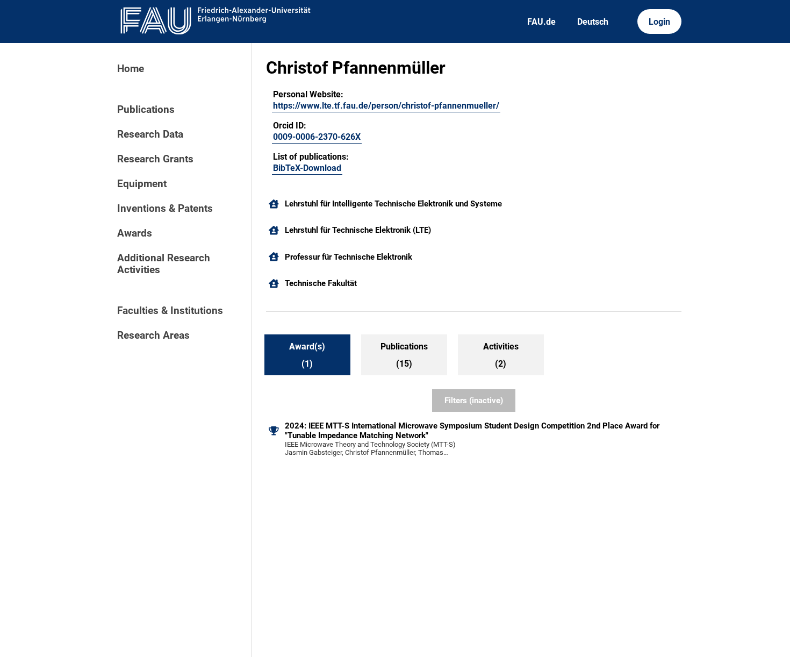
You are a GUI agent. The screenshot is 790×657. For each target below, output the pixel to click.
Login (659, 22)
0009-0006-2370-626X (317, 137)
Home (130, 69)
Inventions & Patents (165, 209)
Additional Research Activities (163, 264)
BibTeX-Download (307, 168)
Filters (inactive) (473, 400)
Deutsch (592, 22)
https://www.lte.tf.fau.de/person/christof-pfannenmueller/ (386, 106)
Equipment (142, 184)
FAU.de (541, 22)
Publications (146, 110)
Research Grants (155, 159)
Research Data (150, 134)
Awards (134, 233)
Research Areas (153, 335)
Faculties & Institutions (170, 311)
